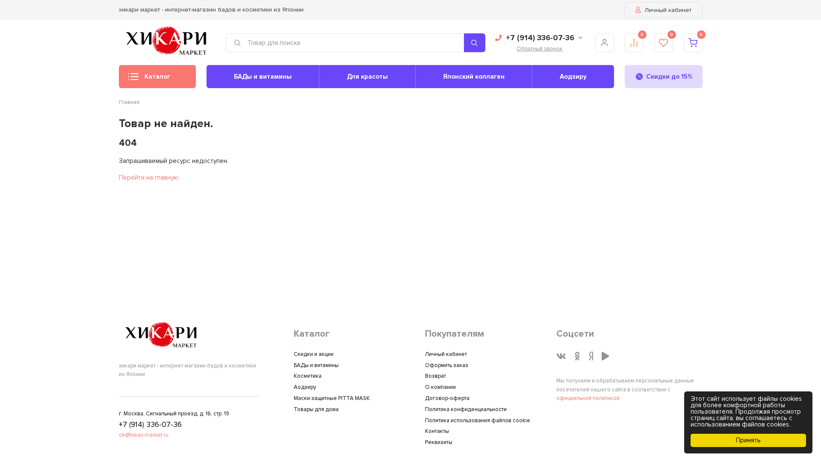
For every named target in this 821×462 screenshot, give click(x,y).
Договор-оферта (447, 398)
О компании (440, 387)
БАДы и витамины (263, 76)
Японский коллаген (474, 76)
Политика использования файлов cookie (477, 420)
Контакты (437, 431)
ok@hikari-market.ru (143, 435)
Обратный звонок (540, 48)
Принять (748, 440)
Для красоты (367, 76)
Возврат (435, 376)
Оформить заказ (446, 365)
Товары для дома (316, 409)
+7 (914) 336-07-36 (540, 37)
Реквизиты (438, 442)
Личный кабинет (667, 10)
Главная (129, 102)
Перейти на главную (149, 177)
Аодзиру (573, 76)
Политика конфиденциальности (466, 409)
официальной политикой (588, 398)
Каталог (157, 76)
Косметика (308, 376)
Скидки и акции (314, 354)
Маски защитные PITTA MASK (332, 398)
